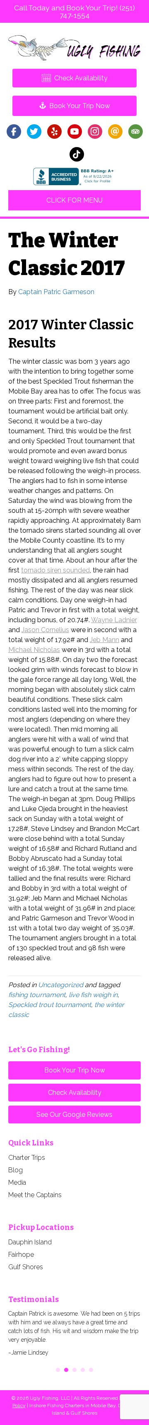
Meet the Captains (35, 1195)
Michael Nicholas (34, 650)
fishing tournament (36, 995)
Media (17, 1182)
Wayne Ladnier (114, 620)
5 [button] (91, 1370)
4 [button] (83, 1370)
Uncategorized (60, 985)
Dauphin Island (30, 1242)
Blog (15, 1170)
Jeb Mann (104, 640)
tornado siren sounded (55, 570)
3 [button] (74, 1370)
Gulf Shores (25, 1267)
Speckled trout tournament (49, 1005)
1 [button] (58, 1370)
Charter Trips (26, 1158)
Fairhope (21, 1254)
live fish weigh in (93, 995)
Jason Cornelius (45, 630)
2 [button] (66, 1370)
